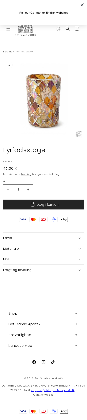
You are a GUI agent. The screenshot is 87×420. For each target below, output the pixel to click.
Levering (26, 174)
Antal (6, 181)
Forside (7, 51)
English (51, 12)
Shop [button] (13, 313)
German (35, 12)
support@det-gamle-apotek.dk (52, 390)
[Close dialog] (82, 5)
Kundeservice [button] (20, 345)
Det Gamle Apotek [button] (24, 324)
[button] (8, 28)
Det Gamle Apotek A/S (49, 378)
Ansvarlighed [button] (19, 334)
